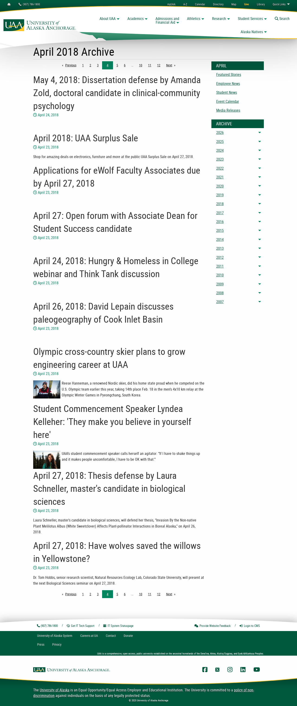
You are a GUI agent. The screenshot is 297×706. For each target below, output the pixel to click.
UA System (54, 635)
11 (149, 65)
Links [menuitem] (279, 4)
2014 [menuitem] (220, 239)
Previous (72, 65)
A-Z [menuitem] (185, 4)
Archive (224, 124)
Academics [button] (135, 18)
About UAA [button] (108, 18)
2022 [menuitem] (220, 168)
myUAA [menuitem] (171, 4)
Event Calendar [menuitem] (227, 101)
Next (172, 65)
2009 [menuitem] (220, 284)
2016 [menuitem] (220, 221)
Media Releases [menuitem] (228, 110)
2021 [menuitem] (220, 177)
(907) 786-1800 (30, 4)
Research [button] (219, 18)
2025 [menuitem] (220, 141)
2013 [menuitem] (220, 248)
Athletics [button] (193, 18)
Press (40, 644)
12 (158, 65)
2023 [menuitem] (220, 159)
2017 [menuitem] (220, 212)
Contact (111, 635)
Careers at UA (89, 635)
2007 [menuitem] (220, 301)
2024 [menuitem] (220, 150)
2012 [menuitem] (220, 257)
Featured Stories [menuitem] (228, 74)
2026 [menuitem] (220, 132)
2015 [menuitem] (220, 230)
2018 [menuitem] (220, 203)
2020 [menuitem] (220, 186)
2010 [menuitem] (220, 275)
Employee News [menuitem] (228, 83)
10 (140, 65)
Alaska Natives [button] (252, 31)
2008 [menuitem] (220, 292)
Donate (128, 635)
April (221, 66)
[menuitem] (200, 4)
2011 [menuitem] (220, 266)
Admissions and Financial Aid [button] (167, 20)
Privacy (56, 644)
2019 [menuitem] (220, 195)
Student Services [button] (250, 18)
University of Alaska (54, 690)
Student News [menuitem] (226, 92)
